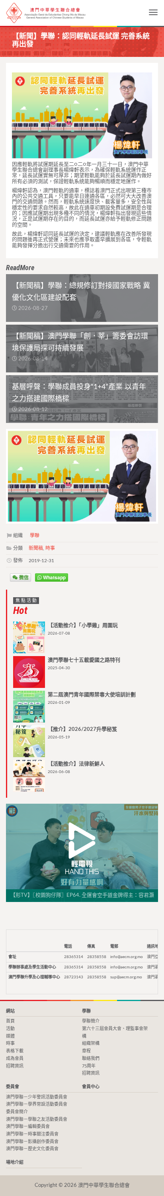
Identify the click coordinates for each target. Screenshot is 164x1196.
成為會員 (14, 1058)
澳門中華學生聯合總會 (46, 13)
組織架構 (91, 1043)
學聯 (34, 535)
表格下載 (14, 1051)
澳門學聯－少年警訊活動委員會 (36, 1097)
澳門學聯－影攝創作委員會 (32, 1142)
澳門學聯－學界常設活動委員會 (36, 1104)
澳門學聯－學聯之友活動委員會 (36, 1119)
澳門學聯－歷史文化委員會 (32, 1149)
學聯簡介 (91, 1021)
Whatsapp (54, 577)
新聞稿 (36, 548)
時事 (50, 548)
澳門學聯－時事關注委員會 (32, 1134)
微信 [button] (23, 577)
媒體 (10, 1036)
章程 (86, 1051)
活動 (10, 1029)
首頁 (10, 1021)
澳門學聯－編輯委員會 (28, 1126)
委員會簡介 (17, 1112)
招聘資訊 (14, 1066)
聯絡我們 (91, 1058)
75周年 (89, 1066)
